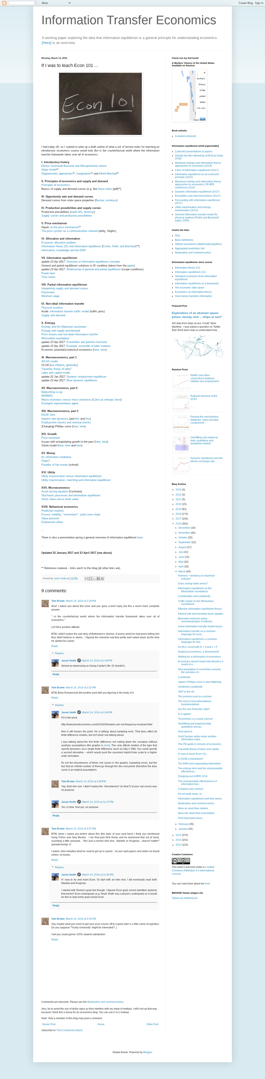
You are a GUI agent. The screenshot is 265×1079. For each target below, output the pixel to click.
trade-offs (76, 211)
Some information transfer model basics (200, 626)
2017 (179, 518)
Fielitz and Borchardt (124, 246)
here (96, 349)
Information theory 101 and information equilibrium (71, 246)
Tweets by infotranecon (185, 898)
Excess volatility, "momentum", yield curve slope (70, 514)
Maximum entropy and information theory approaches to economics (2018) (198, 164)
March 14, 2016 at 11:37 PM (97, 801)
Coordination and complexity (194, 596)
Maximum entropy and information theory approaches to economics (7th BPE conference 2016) (198, 184)
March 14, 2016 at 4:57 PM (81, 828)
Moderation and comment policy (105, 1001)
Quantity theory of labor (56, 369)
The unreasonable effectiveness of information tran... (197, 783)
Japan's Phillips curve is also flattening (199, 682)
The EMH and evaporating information (199, 763)
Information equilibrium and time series (200, 798)
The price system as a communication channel (69, 231)
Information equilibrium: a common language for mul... (197, 640)
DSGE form (48, 414)
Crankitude (184, 677)
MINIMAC (47, 395)
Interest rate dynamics (54, 418)
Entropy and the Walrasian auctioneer (63, 326)
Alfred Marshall (108, 173)
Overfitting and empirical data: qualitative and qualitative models (204, 440)
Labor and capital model (55, 372)
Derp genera (185, 731)
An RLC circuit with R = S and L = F (197, 646)
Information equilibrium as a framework (197, 283)
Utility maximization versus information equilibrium (71, 476)
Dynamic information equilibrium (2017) (197, 191)
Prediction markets (52, 510)
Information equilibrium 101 (190, 272)
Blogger (147, 1052)
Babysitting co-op (51, 392)
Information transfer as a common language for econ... (197, 633)
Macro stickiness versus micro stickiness (66, 399)
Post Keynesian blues (190, 818)
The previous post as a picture (195, 696)
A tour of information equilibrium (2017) (197, 170)
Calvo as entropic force (107, 399)
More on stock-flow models (193, 808)
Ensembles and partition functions (86, 342)
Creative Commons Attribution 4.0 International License (193, 871)
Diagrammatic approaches (57, 173)
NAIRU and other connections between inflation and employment (204, 378)
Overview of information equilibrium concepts (93, 261)
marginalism (83, 173)
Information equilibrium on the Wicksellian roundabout (195, 590)
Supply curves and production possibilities (66, 215)
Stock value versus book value (59, 499)
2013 (179, 844)
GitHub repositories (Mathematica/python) (198, 244)
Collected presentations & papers (193, 151)
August (182, 547)
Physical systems (52, 307)
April (181, 566)
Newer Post (48, 1024)
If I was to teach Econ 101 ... (193, 753)
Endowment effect (52, 522)
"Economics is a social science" (195, 718)
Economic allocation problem (58, 242)
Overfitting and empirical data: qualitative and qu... (195, 725)
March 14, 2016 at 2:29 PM (81, 600)
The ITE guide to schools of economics (199, 744)
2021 (179, 499)
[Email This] (86, 578)
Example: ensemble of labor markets (88, 346)
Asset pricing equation (54, 491)
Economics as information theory (193, 292)
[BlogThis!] (90, 578)
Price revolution (50, 437)
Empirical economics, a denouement (198, 651)
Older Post (152, 1024)
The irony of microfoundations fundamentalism (194, 703)
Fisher (106, 246)
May (181, 561)
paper (130, 265)
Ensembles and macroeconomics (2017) (197, 195)
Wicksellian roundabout (55, 338)
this (77, 418)
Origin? (45, 460)
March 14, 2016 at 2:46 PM (97, 712)
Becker (100, 200)
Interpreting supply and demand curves (64, 288)
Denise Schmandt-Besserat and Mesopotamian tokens (74, 165)
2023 (179, 489)
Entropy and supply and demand (60, 330)
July (181, 552)
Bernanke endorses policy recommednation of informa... (196, 620)
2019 (179, 509)
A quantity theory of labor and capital (198, 749)
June (181, 557)
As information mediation (56, 457)
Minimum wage (50, 296)
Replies (59, 653)
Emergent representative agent (59, 403)
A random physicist (185, 136)
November (184, 532)
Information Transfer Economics (128, 20)
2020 (179, 504)
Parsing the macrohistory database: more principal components (204, 419)
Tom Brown (58, 600)
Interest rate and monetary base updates (200, 613)
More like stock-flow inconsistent (196, 813)
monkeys (111, 200)
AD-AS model (49, 361)
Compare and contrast (190, 788)
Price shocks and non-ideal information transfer (69, 334)
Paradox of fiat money (54, 464)
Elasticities (48, 292)
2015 (179, 835)
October (183, 537)
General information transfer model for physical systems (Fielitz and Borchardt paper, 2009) (197, 217)
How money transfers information (193, 296)
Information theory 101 (187, 267)
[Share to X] (94, 578)
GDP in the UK (186, 691)
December (184, 527)
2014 (179, 839)
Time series (48, 277)
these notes (105, 188)
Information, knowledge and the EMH (63, 250)
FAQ (177, 235)
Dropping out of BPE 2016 (192, 776)
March (182, 571)
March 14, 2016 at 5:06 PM (81, 918)
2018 (179, 513)
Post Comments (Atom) (70, 1030)
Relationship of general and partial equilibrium (93, 269)
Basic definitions (184, 240)
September (185, 542)
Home (101, 1024)
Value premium (50, 518)
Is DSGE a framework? (191, 758)
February (183, 824)
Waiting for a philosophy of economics (199, 656)
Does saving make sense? (193, 583)
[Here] (46, 43)
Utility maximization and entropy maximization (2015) (193, 209)
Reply (54, 646)
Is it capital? (184, 714)
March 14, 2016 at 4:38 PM (91, 781)
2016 (179, 523)
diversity (89, 211)
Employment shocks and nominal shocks (66, 422)
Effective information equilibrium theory (200, 608)
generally (71, 365)
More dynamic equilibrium (81, 380)
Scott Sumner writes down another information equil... (197, 738)
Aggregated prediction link (190, 248)
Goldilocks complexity (190, 686)
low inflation (57, 365)
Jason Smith (68, 660)
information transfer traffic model (69, 311)
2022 (179, 494)
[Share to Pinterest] (102, 578)
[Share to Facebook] (98, 578)
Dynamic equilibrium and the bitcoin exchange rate (206, 460)
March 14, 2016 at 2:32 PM (81, 687)
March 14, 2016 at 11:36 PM (97, 874)
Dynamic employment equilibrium (86, 376)
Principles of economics (55, 184)
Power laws (48, 273)
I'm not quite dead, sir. (190, 793)
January (183, 828)
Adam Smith (48, 169)
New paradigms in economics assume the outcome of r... (199, 671)
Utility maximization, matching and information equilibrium (76, 480)
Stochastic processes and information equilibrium (70, 495)
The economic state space (189, 287)
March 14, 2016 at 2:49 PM (97, 660)
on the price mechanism (64, 227)
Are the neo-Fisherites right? (194, 709)
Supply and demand (53, 315)
